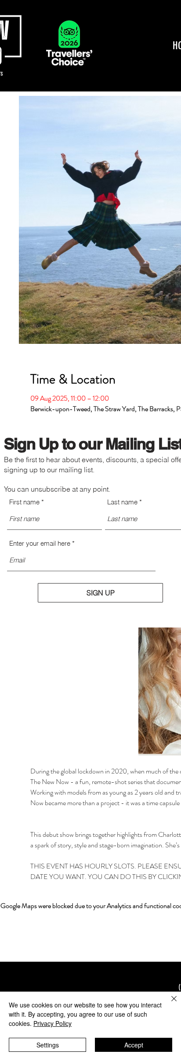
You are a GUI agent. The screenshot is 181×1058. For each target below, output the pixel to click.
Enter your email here (39, 543)
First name (24, 502)
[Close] (168, 1003)
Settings (47, 1044)
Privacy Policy (52, 1023)
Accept (133, 1044)
